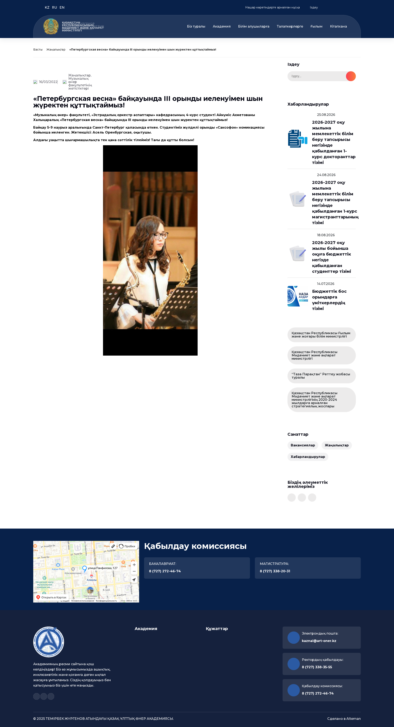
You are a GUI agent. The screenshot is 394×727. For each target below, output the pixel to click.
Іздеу (313, 7)
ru (55, 7)
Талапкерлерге (290, 26)
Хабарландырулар (308, 457)
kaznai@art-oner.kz (319, 641)
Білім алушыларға (253, 26)
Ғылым (316, 26)
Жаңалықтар (55, 49)
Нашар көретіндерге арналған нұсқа (272, 7)
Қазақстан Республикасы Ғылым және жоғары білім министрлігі (321, 334)
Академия (222, 26)
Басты (37, 49)
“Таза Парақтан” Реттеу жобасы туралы (321, 375)
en (62, 7)
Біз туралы (196, 26)
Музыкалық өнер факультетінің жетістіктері (80, 83)
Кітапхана (338, 26)
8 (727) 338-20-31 (275, 571)
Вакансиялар (303, 445)
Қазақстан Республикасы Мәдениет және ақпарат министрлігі (314, 355)
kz (47, 7)
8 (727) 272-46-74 (165, 571)
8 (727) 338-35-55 (317, 667)
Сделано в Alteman (344, 719)
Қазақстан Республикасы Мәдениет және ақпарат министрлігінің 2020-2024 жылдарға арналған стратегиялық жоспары (314, 399)
